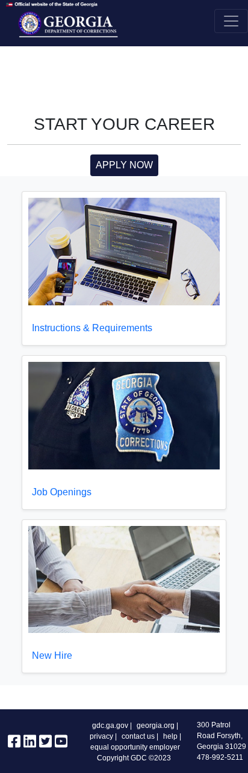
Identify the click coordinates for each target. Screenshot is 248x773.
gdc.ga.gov (110, 725)
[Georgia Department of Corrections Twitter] (45, 744)
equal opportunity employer (135, 747)
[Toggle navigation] (231, 21)
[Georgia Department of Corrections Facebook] (14, 744)
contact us (138, 736)
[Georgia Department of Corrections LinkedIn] (29, 744)
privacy (101, 736)
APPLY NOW (124, 165)
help (170, 736)
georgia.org (156, 725)
